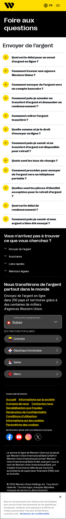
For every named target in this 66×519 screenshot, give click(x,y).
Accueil (11, 399)
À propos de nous (17, 403)
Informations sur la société (37, 399)
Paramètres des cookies (22, 424)
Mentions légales (19, 271)
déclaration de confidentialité (34, 513)
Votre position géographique (27, 317)
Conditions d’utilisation (21, 416)
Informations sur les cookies (25, 420)
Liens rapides (16, 264)
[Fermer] (60, 497)
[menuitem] (9, 5)
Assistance (15, 256)
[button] (48, 6)
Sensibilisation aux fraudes (24, 408)
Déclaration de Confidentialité (26, 412)
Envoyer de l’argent (20, 249)
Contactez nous (42, 403)
